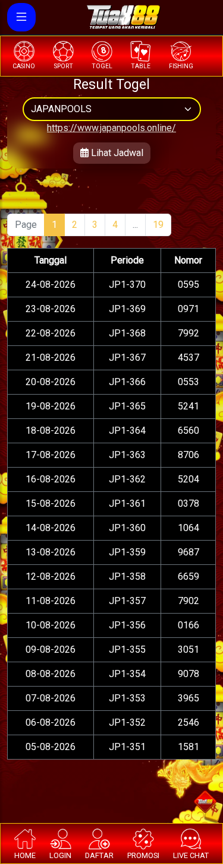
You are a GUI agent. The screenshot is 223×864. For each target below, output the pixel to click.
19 (158, 224)
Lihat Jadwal (116, 152)
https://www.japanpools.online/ (111, 128)
